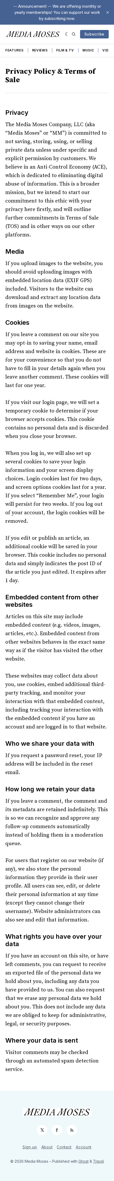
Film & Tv (65, 50)
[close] (107, 12)
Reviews (40, 50)
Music (88, 50)
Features (14, 50)
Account (83, 1147)
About (47, 1147)
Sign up (30, 1147)
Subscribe (94, 34)
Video (107, 50)
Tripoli (98, 1161)
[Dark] (67, 34)
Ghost (83, 1161)
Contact (64, 1147)
